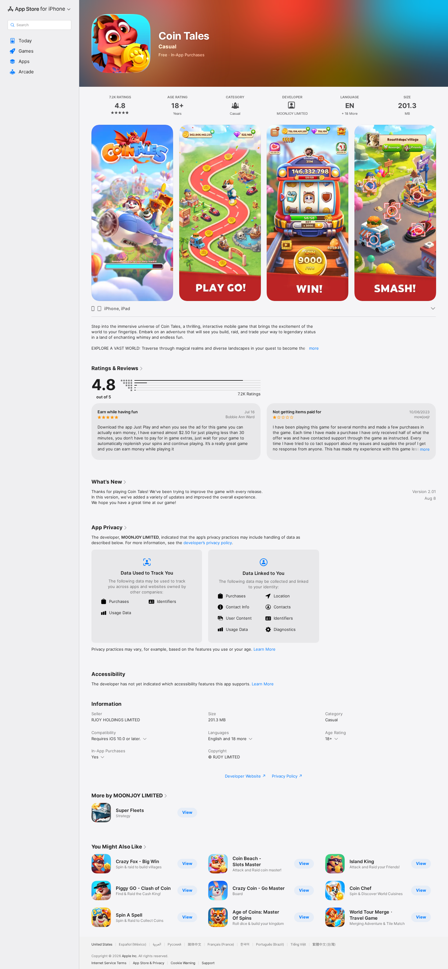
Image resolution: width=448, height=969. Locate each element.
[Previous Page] (85, 213)
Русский (174, 944)
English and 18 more (227, 738)
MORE (425, 449)
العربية (157, 944)
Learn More (265, 649)
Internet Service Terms (108, 963)
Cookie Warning (183, 963)
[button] (39, 40)
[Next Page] (442, 213)
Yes (94, 756)
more (314, 348)
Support (208, 963)
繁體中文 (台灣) (324, 944)
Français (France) (221, 944)
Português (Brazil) (270, 944)
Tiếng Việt (298, 944)
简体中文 (194, 944)
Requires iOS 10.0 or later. (116, 738)
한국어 (245, 944)
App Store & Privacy (148, 963)
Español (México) (132, 944)
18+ (328, 738)
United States (101, 944)
